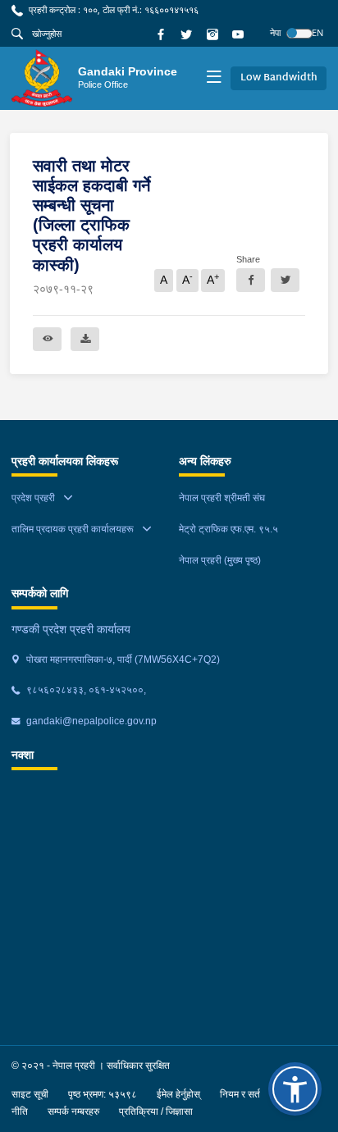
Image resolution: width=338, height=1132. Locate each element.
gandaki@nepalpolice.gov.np (90, 721)
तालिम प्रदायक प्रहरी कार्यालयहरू (72, 529)
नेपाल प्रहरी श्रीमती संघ (222, 498)
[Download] (85, 339)
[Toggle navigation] (214, 78)
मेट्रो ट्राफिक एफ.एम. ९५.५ (228, 529)
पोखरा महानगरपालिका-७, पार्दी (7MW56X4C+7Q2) (122, 659)
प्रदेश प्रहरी (33, 498)
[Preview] (47, 339)
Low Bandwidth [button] (278, 78)
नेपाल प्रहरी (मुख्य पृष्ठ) (220, 560)
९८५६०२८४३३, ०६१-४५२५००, (85, 690)
